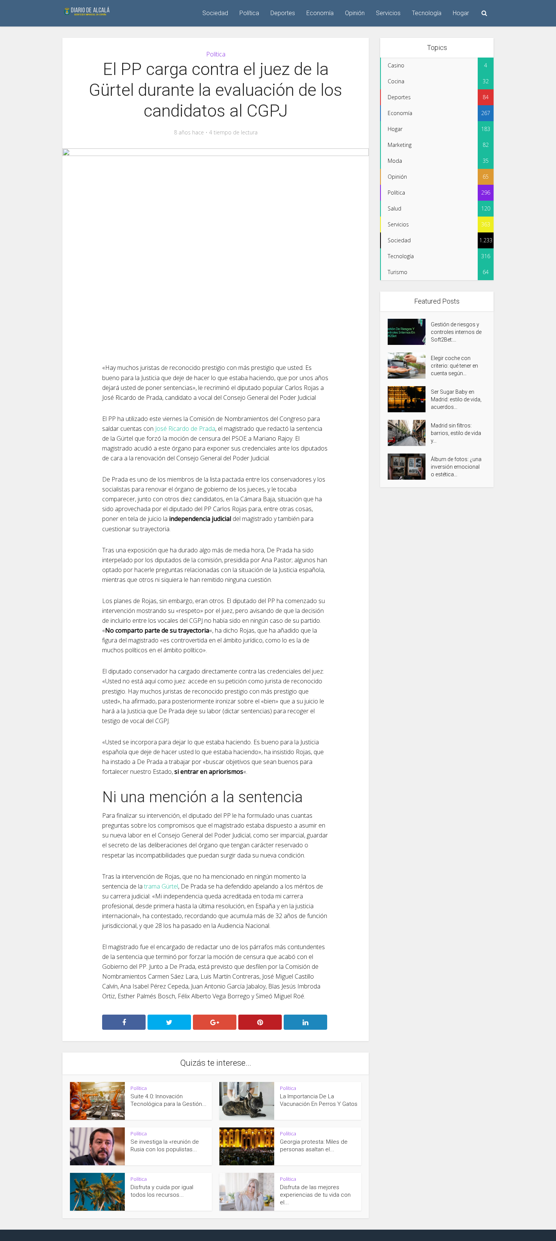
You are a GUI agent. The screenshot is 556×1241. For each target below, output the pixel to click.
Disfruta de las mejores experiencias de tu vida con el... (315, 1195)
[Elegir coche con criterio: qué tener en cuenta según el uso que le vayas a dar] (409, 365)
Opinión (355, 13)
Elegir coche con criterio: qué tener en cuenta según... (454, 365)
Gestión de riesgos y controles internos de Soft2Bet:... (456, 332)
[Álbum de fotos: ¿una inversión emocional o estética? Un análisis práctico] (409, 467)
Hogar (461, 13)
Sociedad (215, 13)
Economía (320, 13)
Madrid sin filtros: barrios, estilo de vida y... (456, 433)
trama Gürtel (161, 886)
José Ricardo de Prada (185, 428)
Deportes (282, 13)
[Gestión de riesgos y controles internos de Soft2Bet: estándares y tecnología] (409, 332)
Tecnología (426, 13)
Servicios (388, 13)
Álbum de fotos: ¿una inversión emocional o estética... (456, 466)
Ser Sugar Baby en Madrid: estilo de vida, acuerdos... (456, 399)
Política (249, 13)
